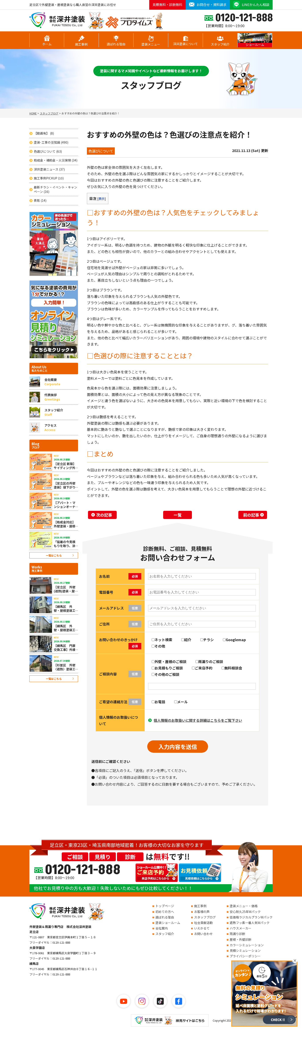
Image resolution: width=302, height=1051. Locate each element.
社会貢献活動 (203, 922)
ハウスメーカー (240, 928)
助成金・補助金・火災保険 (55, 160)
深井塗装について (185, 44)
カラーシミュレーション (247, 945)
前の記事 (251, 515)
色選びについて (48, 151)
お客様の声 (202, 911)
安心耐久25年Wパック (245, 911)
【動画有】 (44, 133)
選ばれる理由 (116, 44)
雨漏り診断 (237, 933)
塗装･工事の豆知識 (51, 142)
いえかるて (202, 928)
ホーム (47, 44)
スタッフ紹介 (220, 44)
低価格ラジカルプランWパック (251, 917)
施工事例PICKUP (49, 178)
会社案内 (161, 928)
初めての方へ (164, 911)
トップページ (164, 906)
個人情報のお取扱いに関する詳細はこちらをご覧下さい (198, 720)
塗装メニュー (150, 44)
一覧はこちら (54, 555)
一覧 (178, 515)
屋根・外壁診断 (240, 939)
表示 (101, 198)
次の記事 (104, 515)
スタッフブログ (205, 917)
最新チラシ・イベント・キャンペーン (55, 189)
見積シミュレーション (245, 950)
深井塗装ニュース (49, 169)
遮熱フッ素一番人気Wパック (250, 922)
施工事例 (81, 44)
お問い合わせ (203, 933)
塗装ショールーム (167, 922)
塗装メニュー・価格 (244, 906)
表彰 (40, 200)
